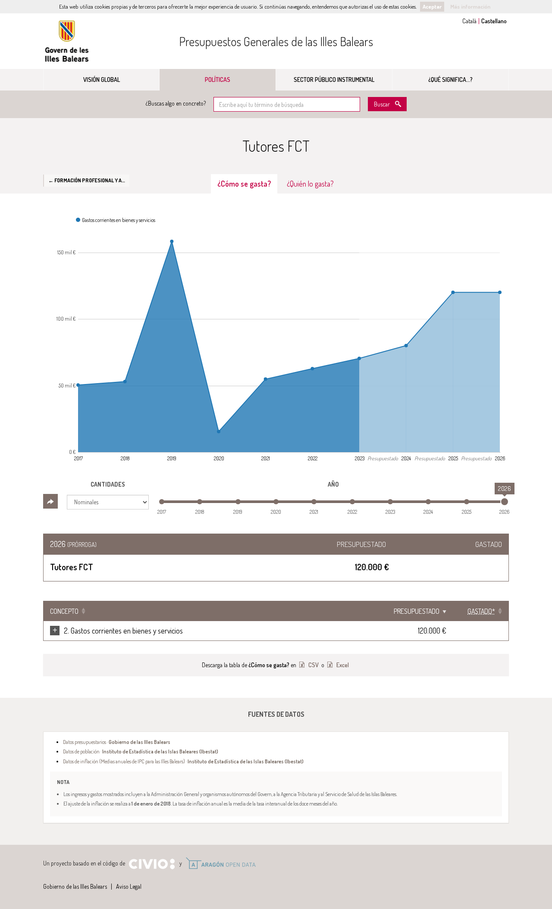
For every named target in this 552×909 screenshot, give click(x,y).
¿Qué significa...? (450, 79)
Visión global (101, 79)
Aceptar (432, 6)
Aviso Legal (128, 886)
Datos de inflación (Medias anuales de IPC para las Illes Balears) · (183, 761)
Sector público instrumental (334, 79)
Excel (342, 664)
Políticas (217, 79)
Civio (152, 864)
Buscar (382, 104)
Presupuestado (416, 611)
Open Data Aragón (220, 863)
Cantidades (108, 484)
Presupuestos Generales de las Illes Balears (276, 41)
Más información (470, 6)
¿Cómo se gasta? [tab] (244, 183)
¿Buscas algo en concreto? (176, 103)
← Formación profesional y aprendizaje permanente (88, 180)
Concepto (64, 611)
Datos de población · (140, 751)
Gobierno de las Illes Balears (67, 41)
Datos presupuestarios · (116, 741)
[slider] (504, 501)
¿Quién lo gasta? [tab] (310, 183)
